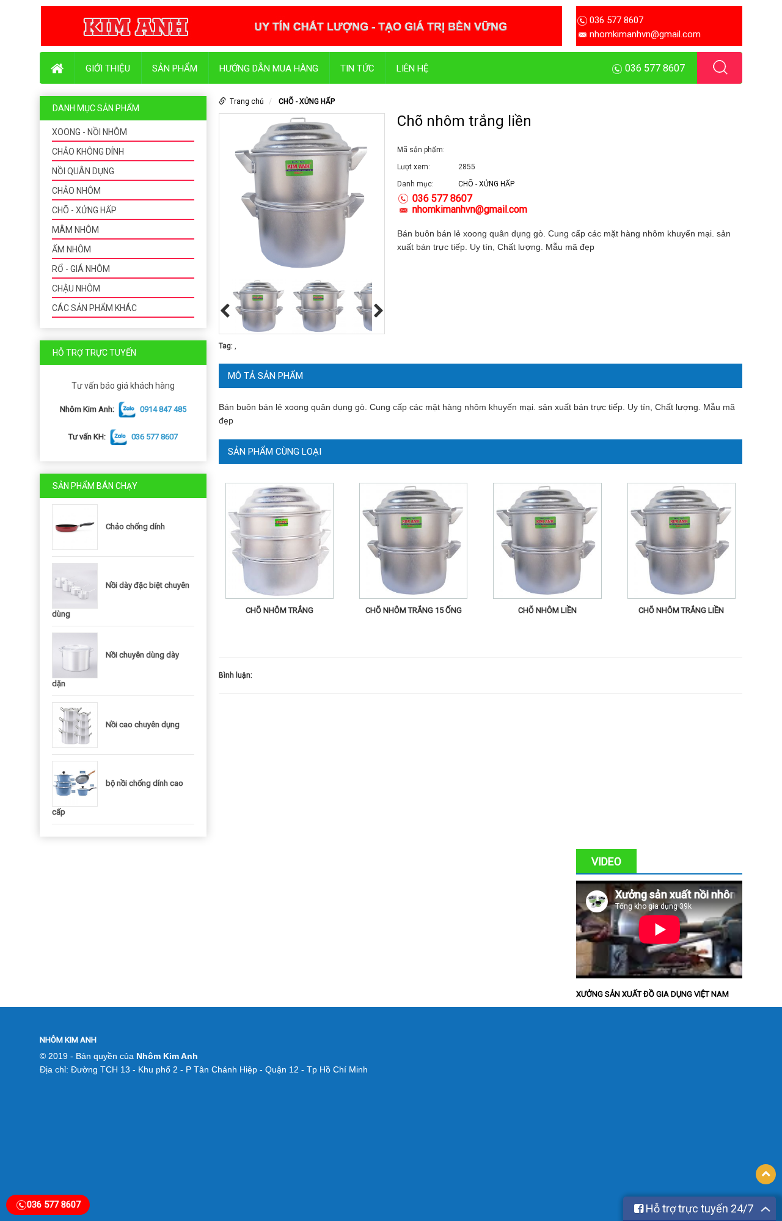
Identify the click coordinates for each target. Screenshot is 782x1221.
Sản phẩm (174, 68)
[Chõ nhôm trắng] (279, 543)
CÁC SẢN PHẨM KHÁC (94, 308)
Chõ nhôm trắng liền (681, 610)
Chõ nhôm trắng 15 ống (413, 610)
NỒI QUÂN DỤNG (83, 171)
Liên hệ (412, 68)
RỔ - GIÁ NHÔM (81, 269)
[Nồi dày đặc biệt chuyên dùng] (78, 585)
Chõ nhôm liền (547, 610)
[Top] (766, 1174)
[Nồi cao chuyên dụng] (78, 724)
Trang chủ (247, 101)
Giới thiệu (108, 68)
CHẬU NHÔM (76, 288)
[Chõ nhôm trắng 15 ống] (413, 543)
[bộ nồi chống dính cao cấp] (78, 783)
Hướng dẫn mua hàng (268, 68)
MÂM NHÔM (75, 230)
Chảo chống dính (135, 526)
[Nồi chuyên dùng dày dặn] (78, 654)
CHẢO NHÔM (76, 191)
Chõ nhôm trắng (279, 610)
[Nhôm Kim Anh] (301, 25)
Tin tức (357, 68)
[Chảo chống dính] (78, 526)
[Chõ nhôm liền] (547, 543)
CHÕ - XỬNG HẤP (84, 210)
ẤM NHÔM (71, 249)
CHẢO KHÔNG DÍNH (88, 151)
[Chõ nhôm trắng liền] (681, 543)
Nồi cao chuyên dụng (143, 724)
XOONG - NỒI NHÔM (89, 132)
